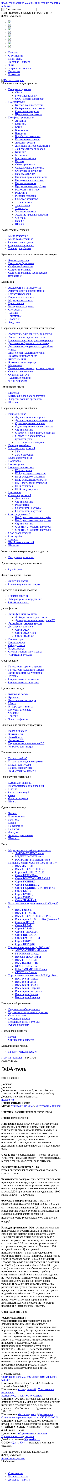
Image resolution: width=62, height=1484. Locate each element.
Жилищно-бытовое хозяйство (32, 145)
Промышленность (25, 183)
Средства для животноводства (19, 589)
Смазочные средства (27, 111)
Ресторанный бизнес (27, 189)
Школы (19, 223)
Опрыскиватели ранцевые (23, 682)
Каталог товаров (18, 1476)
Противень (14, 492)
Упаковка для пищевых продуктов (21, 724)
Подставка (14, 460)
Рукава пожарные (18, 1024)
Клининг (20, 151)
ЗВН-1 (19, 451)
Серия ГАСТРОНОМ (27, 937)
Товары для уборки (19, 248)
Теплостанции (23, 202)
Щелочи (13, 402)
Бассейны (21, 123)
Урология (13, 318)
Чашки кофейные (18, 719)
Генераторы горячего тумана (25, 666)
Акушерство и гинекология (24, 287)
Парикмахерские (25, 173)
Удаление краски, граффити (31, 214)
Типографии (22, 205)
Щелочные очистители (28, 114)
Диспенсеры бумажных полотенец (28, 343)
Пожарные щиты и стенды (24, 1021)
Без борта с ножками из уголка (33, 520)
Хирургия (14, 322)
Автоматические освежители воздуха (30, 333)
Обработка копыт (18, 602)
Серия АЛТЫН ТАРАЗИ (29, 872)
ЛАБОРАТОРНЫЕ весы (29, 853)
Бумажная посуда (18, 694)
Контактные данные (13, 1458)
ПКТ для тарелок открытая (31, 482)
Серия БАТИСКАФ (26, 875)
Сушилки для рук (18, 374)
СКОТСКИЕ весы (26, 972)
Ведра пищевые (17, 730)
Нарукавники (16, 825)
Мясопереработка (25, 158)
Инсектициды (16, 642)
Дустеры (13, 675)
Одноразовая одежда (13, 807)
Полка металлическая (21, 467)
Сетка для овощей (18, 792)
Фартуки (13, 832)
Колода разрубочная (20, 457)
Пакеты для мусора (19, 764)
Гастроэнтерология (19, 293)
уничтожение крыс (22, 1105)
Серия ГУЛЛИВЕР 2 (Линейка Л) (35, 887)
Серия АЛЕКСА (24, 922)
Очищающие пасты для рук (24, 584)
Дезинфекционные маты (22, 613)
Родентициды (16, 648)
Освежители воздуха (20, 242)
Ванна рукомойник (19, 445)
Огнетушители (17, 1015)
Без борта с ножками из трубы (33, 517)
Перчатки (14, 828)
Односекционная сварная (30, 423)
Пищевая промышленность (31, 177)
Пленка (12, 788)
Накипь (19, 161)
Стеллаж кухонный (19, 495)
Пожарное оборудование (15, 1003)
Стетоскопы (15, 309)
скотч (21, 1389)
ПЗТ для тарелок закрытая (30, 473)
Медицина (21, 155)
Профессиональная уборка (30, 186)
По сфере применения (21, 117)
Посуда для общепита (14, 1030)
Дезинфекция (9, 608)
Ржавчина (21, 192)
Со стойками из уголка (28, 511)
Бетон (18, 126)
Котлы (12, 1036)
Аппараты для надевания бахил (26, 337)
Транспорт (21, 208)
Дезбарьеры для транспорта (31, 617)
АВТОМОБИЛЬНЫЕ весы (31, 950)
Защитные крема (18, 580)
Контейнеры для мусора (22, 362)
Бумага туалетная (18, 260)
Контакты (14, 74)
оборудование (26, 1433)
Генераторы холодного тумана (26, 669)
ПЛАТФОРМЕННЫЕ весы (31, 969)
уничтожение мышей (48, 1105)
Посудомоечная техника (29, 180)
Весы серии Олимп (26, 994)
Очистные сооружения (28, 170)
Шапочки (13, 838)
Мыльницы (15, 365)
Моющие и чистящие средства (19, 83)
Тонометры (15, 315)
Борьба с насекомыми (27, 136)
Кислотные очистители (29, 105)
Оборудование (16, 645)
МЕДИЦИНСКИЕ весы (29, 856)
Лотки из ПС (16, 740)
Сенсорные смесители (21, 371)
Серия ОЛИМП (24, 897)
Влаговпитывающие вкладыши (26, 785)
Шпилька (13, 545)
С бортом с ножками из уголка (33, 529)
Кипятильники (17, 358)
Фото (11, 64)
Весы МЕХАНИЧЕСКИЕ (30, 869)
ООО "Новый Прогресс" (29, 98)
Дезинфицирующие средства (25, 623)
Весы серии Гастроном (28, 991)
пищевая (42, 1433)
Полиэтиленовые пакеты (16, 752)
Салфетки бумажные (20, 266)
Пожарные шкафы (19, 1018)
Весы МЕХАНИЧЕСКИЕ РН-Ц (34, 915)
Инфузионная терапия (21, 297)
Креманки (14, 697)
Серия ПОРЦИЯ (25, 944)
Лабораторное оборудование (25, 599)
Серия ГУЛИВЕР (25, 881)
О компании (15, 55)
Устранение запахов (20, 68)
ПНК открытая (24, 485)
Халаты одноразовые (20, 835)
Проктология (16, 303)
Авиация (20, 120)
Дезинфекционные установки (25, 672)
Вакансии (14, 71)
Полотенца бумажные (21, 263)
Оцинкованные (24, 429)
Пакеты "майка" (17, 758)
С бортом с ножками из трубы (33, 526)
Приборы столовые (19, 709)
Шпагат (12, 801)
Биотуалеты (22, 130)
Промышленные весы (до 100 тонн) (29, 947)
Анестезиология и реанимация (26, 290)
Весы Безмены (23, 909)
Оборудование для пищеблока (19, 408)
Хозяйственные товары (15, 229)
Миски (12, 703)
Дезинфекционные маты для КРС (35, 620)
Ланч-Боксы (15, 737)
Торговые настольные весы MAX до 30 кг (33, 975)
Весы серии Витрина (27, 987)
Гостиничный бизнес (27, 139)
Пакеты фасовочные (20, 767)
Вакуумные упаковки (21, 557)
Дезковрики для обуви (21, 626)
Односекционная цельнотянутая (34, 426)
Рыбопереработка (25, 195)
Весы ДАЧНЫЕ (24, 865)
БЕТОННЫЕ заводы (27, 953)
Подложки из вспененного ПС (26, 743)
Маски (12, 822)
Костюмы (13, 819)
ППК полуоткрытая (26, 489)
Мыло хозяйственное (20, 238)
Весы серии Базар (25, 981)
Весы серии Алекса (26, 978)
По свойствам (16, 101)
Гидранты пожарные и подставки (28, 1012)
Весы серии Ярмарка (27, 997)
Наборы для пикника (20, 706)
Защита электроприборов (30, 148)
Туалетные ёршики (19, 377)
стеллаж (29, 1436)
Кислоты (13, 392)
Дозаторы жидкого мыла (22, 355)
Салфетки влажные (19, 269)
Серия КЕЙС (23, 890)
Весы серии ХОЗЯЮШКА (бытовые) (37, 919)
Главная (13, 52)
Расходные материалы (21, 306)
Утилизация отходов (20, 654)
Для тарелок (22, 498)
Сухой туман (15, 569)
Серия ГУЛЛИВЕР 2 (27, 884)
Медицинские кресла (20, 300)
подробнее (7, 1099)
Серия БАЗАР (23, 925)
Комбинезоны (16, 816)
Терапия (13, 312)
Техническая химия (12, 386)
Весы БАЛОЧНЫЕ (26, 959)
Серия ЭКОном (24, 635)
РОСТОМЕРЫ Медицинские (32, 859)
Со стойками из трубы (28, 507)
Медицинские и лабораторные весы (29, 850)
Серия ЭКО (22, 629)
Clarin (18, 92)
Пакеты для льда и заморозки (25, 761)
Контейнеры (15, 734)
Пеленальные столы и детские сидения (31, 368)
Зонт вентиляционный (21, 448)
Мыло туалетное (18, 235)
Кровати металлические (22, 1051)
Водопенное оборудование (24, 1009)
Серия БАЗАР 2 (24, 928)
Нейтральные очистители (30, 108)
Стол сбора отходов (19, 532)
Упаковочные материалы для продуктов (24, 551)
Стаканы (13, 712)
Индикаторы (15, 639)
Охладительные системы (29, 167)
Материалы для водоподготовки (27, 395)
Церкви (19, 220)
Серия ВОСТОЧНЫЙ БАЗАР (32, 878)
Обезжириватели (25, 164)
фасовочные (45, 1414)
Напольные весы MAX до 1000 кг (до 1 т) (32, 862)
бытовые (23, 1414)
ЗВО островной (24, 454)
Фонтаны (20, 217)
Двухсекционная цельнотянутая (34, 420)
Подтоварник (16, 464)
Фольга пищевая (18, 798)
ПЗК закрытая (23, 470)
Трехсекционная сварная (29, 442)
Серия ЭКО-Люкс (25, 632)
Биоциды (20, 133)
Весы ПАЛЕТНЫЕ (26, 962)
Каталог (17, 1057)
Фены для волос (17, 380)
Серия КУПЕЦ (24, 894)
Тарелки (13, 715)
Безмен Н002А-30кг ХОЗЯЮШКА (21, 1395)
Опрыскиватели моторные (24, 679)
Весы (4, 844)
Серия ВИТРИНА (26, 934)
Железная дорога (25, 142)
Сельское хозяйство (26, 198)
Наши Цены (15, 58)
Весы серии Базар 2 (26, 984)
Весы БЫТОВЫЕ (25, 912)
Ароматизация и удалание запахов (21, 563)
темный (31, 1389)
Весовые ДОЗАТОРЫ (28, 956)
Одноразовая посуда (13, 688)
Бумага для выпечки (20, 782)
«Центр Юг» (17, 1442)
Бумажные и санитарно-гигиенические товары (29, 254)
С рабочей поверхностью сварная (35, 432)
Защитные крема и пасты (16, 575)
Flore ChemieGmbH (26, 95)
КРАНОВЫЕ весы (26, 966)
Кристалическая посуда (22, 700)
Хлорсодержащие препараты (25, 398)
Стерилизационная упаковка (25, 651)
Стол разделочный (19, 514)
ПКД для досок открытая (30, 476)
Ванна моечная (17, 413)
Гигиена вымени (18, 595)
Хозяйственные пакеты (22, 770)
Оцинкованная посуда (21, 1039)
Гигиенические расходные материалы (30, 340)
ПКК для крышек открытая (31, 479)
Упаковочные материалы (16, 776)
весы (33, 1414)
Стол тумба (15, 536)
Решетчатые (22, 504)
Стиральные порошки (21, 245)
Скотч (11, 795)
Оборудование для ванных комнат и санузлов (28, 328)
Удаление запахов (25, 211)
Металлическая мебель (14, 1045)
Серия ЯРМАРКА (26, 900)
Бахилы (12, 813)
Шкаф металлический (21, 542)
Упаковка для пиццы (20, 746)
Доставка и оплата (19, 61)
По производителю (19, 89)
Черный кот (32, 1439)
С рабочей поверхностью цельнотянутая (30, 437)
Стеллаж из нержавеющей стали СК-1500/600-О (29, 1417)
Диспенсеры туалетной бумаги (26, 352)
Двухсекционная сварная (30, 417)
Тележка (13, 539)
